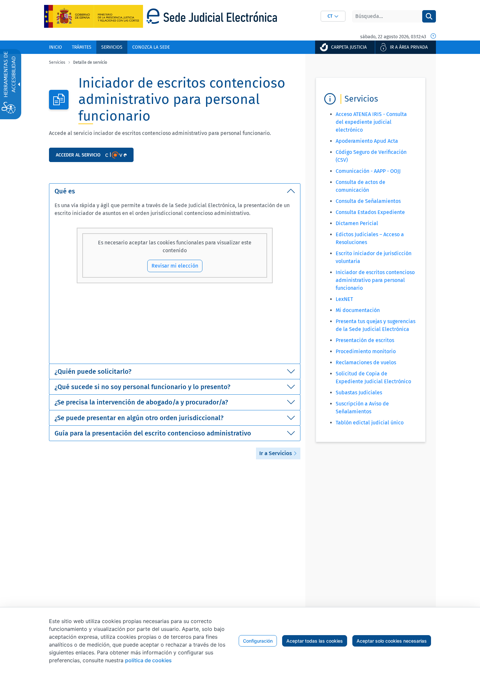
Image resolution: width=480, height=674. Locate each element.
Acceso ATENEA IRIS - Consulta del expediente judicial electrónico (371, 122)
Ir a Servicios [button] (276, 453)
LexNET (344, 299)
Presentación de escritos (365, 340)
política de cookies (148, 660)
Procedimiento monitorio (366, 351)
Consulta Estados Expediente (370, 212)
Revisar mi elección (175, 266)
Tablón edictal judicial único (370, 422)
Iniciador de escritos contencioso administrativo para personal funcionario (375, 280)
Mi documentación (358, 310)
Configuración (258, 641)
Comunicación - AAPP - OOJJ (368, 171)
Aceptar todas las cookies (314, 641)
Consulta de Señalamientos (368, 201)
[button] (333, 16)
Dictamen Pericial (357, 223)
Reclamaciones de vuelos (366, 362)
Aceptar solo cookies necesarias (392, 641)
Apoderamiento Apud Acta (367, 141)
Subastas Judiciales (359, 392)
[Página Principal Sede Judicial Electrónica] (211, 16)
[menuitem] (55, 47)
